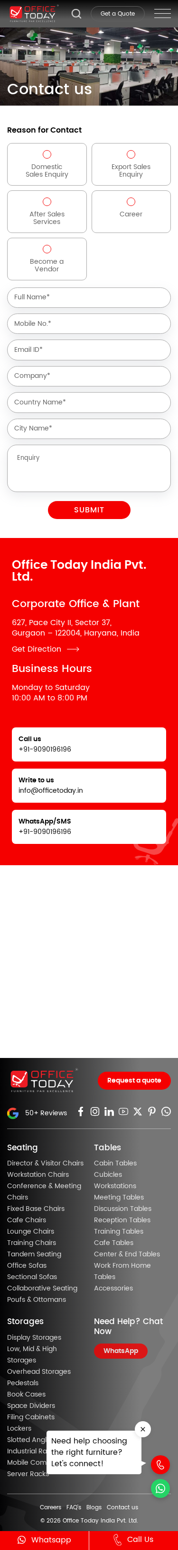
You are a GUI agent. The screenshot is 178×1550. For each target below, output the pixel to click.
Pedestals (22, 1383)
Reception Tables (122, 1220)
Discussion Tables (122, 1209)
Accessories (113, 1288)
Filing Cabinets (31, 1417)
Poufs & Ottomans (36, 1300)
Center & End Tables (127, 1254)
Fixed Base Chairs (36, 1209)
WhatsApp (120, 1351)
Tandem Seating (34, 1254)
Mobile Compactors (39, 1463)
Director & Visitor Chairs (45, 1163)
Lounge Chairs (30, 1231)
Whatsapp (51, 1540)
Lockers (19, 1428)
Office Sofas (27, 1266)
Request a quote (134, 1080)
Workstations (115, 1186)
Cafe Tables (113, 1243)
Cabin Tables (115, 1163)
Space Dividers (31, 1406)
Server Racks (28, 1474)
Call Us (140, 1539)
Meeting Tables (119, 1197)
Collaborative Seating (42, 1288)
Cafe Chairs (26, 1220)
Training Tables (118, 1231)
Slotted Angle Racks (39, 1440)
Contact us (122, 1507)
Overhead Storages (39, 1372)
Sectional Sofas (32, 1277)
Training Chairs (31, 1243)
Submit (89, 510)
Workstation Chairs (38, 1175)
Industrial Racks (32, 1451)
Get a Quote (118, 14)
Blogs (94, 1507)
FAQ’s (73, 1507)
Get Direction (36, 649)
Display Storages (34, 1338)
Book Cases (26, 1394)
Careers (50, 1507)
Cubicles (108, 1175)
